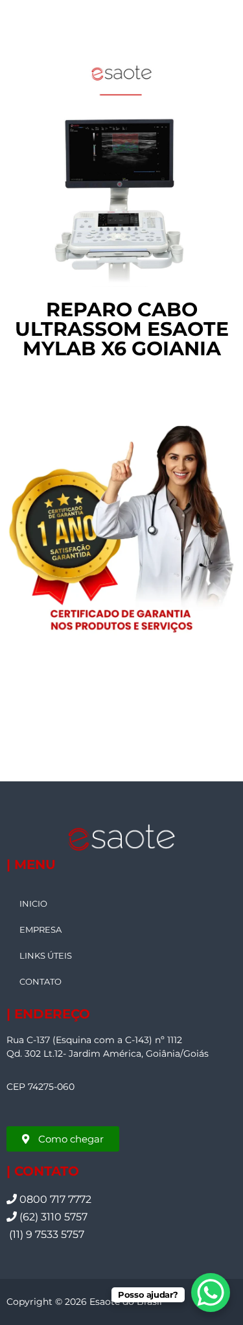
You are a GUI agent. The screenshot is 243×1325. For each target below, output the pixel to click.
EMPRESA (40, 929)
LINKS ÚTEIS (45, 955)
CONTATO (40, 981)
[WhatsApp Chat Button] (210, 1292)
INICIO (33, 903)
